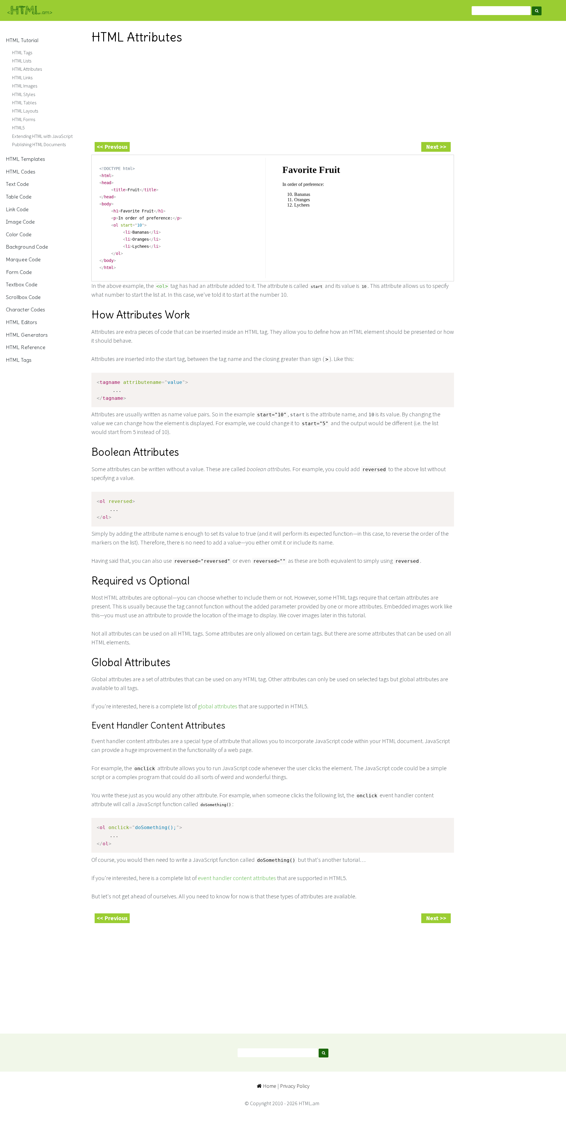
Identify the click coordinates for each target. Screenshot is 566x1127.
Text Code (17, 184)
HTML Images (24, 86)
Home (269, 1086)
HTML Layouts (25, 111)
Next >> (436, 146)
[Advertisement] (268, 91)
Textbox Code (21, 284)
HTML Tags (22, 52)
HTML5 (18, 128)
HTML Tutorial (22, 40)
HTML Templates (25, 159)
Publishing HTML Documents (39, 144)
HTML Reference (25, 347)
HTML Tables (24, 102)
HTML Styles (23, 94)
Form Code (19, 272)
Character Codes (25, 309)
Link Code (17, 209)
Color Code (19, 234)
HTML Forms (23, 119)
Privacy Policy (295, 1086)
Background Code (27, 246)
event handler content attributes (237, 878)
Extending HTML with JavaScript (42, 136)
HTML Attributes (27, 69)
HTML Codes (20, 171)
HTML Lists (21, 61)
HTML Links (22, 77)
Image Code (20, 221)
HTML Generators (27, 334)
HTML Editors (21, 322)
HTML (29, 10)
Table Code (19, 196)
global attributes (217, 706)
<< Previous (112, 146)
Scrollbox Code (23, 297)
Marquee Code (23, 259)
